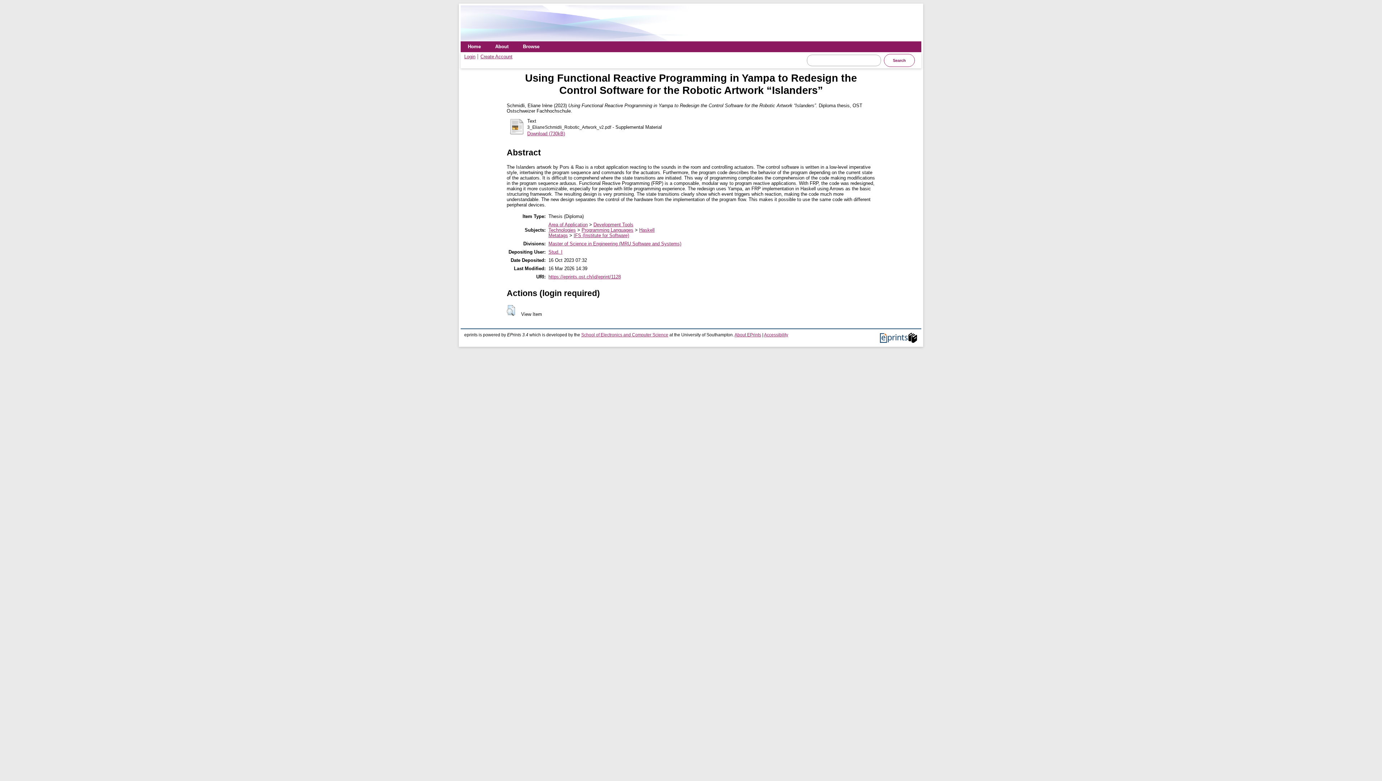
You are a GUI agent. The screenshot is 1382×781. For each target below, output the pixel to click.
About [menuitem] (502, 46)
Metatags (558, 235)
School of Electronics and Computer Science (624, 335)
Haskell (647, 230)
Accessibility (776, 335)
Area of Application (568, 224)
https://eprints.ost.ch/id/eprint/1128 (584, 277)
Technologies (562, 230)
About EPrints (748, 335)
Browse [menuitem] (531, 46)
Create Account (496, 56)
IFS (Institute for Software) (601, 235)
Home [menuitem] (474, 46)
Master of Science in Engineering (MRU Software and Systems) (614, 243)
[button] (511, 310)
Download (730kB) (546, 133)
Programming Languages (607, 230)
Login (469, 56)
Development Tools (613, 224)
